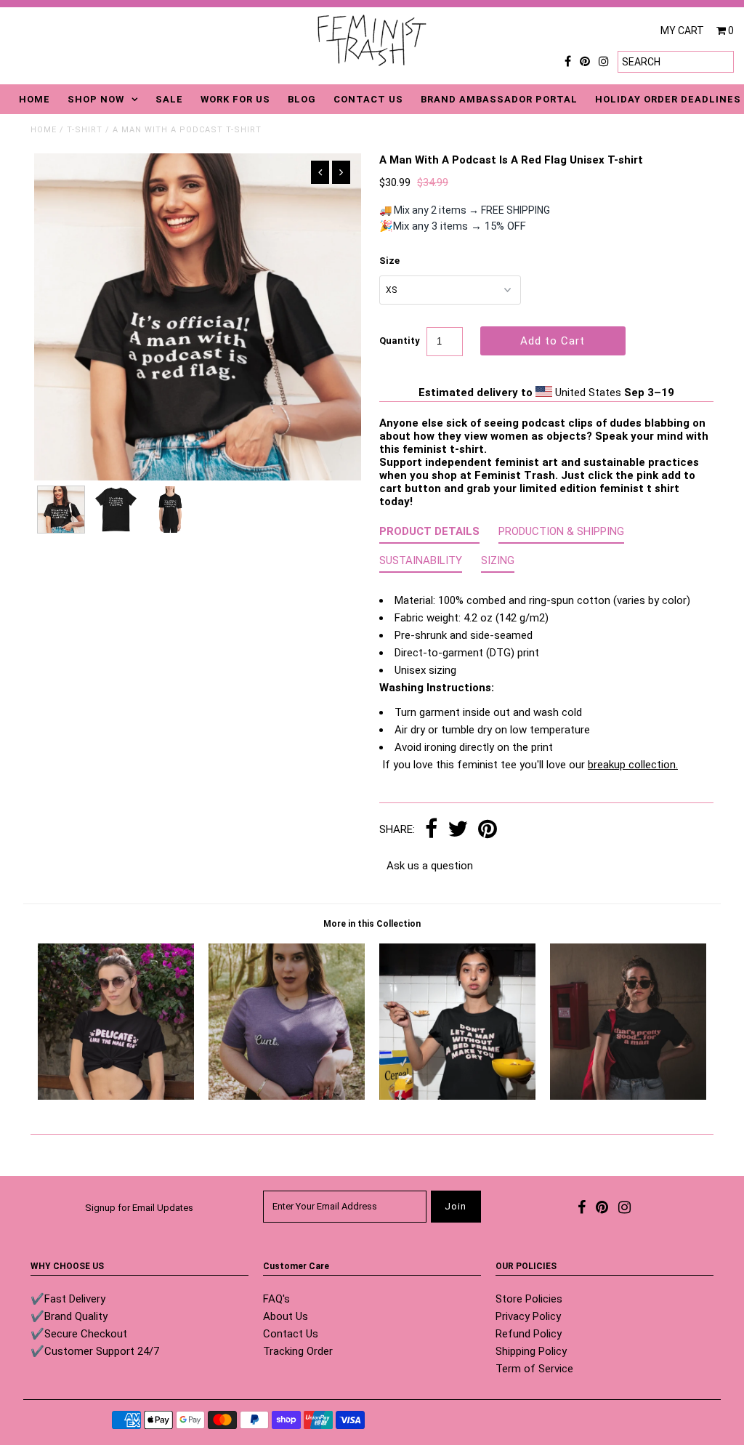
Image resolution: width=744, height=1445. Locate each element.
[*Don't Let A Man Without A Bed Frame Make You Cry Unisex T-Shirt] (457, 1096)
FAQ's (276, 1298)
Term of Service (534, 1368)
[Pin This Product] (487, 830)
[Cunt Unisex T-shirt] (287, 1096)
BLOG (302, 99)
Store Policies (529, 1298)
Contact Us (290, 1333)
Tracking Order (298, 1351)
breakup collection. (633, 764)
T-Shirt (84, 129)
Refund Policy (529, 1333)
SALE (169, 99)
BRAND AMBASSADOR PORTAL (499, 99)
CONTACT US (368, 99)
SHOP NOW (96, 99)
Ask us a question (430, 865)
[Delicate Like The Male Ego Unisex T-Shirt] (116, 1096)
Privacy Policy (528, 1316)
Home (44, 129)
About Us (285, 1316)
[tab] (429, 534)
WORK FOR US (235, 99)
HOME (34, 99)
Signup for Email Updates (139, 1207)
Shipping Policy (531, 1351)
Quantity (399, 340)
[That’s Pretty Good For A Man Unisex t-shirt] (628, 1096)
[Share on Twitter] (458, 830)
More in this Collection (372, 924)
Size (389, 260)
